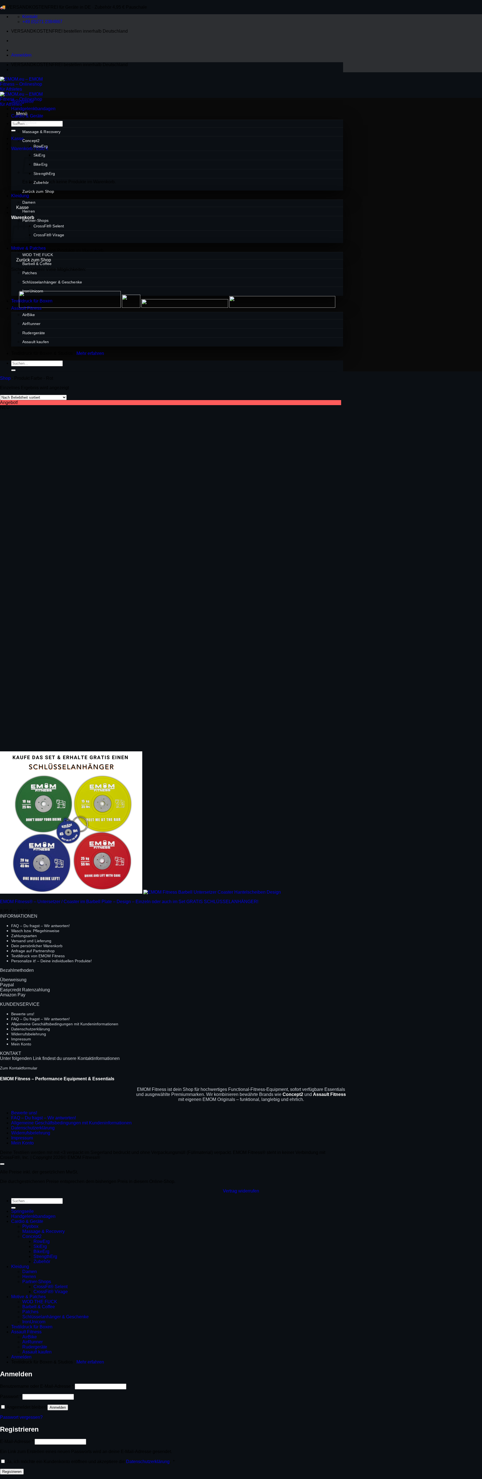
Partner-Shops (35, 220)
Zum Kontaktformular (18, 1068)
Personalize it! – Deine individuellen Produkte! (51, 961)
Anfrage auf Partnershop (33, 951)
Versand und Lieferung (31, 941)
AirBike (28, 314)
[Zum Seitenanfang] (2, 1164)
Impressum (21, 1039)
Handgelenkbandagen (33, 108)
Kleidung (20, 195)
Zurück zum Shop (38, 191)
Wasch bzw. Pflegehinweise (35, 931)
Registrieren (11, 1472)
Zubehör (41, 182)
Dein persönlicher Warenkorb (36, 946)
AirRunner (31, 323)
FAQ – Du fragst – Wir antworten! (40, 926)
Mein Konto (21, 1044)
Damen (28, 202)
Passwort (10, 1396)
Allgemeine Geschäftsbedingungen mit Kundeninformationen (64, 1024)
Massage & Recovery (41, 131)
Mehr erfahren (90, 353)
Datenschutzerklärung (30, 1029)
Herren (28, 211)
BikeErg (41, 1251)
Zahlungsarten (24, 936)
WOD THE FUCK (37, 254)
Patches (29, 273)
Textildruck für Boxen (31, 301)
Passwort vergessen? (21, 1417)
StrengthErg (44, 173)
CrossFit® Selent (48, 226)
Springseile (22, 101)
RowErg (40, 146)
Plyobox (29, 122)
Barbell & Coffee (37, 263)
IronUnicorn (33, 291)
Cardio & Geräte (27, 116)
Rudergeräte (33, 333)
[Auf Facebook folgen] (16, 69)
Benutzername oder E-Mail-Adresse (37, 1386)
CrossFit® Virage (48, 235)
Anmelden (58, 1407)
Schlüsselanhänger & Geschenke (52, 282)
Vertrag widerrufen (241, 1191)
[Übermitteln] (13, 130)
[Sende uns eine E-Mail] (36, 69)
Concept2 (31, 140)
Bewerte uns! (22, 1014)
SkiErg (40, 1246)
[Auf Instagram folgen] (26, 69)
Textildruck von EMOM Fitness (38, 956)
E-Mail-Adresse (16, 1441)
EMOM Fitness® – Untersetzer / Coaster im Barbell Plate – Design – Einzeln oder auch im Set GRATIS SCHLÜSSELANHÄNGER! (129, 901)
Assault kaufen (35, 342)
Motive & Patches (28, 248)
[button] (21, 55)
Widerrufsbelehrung (28, 1034)
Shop (5, 378)
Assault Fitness (26, 308)
